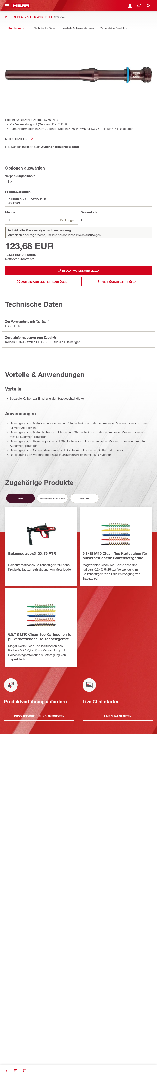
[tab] (16, 28)
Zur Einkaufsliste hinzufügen (44, 281)
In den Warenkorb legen (81, 270)
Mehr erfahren (16, 138)
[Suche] (148, 5)
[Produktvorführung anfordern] (15, 1070)
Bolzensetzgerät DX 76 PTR (32, 553)
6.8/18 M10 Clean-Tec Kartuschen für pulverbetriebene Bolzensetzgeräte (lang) (115, 556)
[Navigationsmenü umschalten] (6, 5)
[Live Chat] (24, 1070)
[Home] (20, 5)
